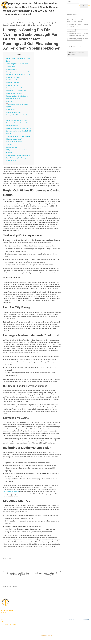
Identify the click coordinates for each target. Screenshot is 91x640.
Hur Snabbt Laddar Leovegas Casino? (18, 74)
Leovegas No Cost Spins (14, 93)
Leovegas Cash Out (12, 82)
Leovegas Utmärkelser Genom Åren (17, 88)
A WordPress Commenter (75, 52)
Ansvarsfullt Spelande (13, 98)
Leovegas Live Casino (13, 77)
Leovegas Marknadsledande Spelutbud (18, 72)
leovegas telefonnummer (11, 491)
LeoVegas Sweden (41, 19)
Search (69, 1)
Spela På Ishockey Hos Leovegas (17, 158)
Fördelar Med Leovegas (13, 112)
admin (21, 19)
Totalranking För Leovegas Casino (17, 64)
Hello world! (71, 54)
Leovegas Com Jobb (12, 85)
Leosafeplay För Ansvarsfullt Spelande (18, 155)
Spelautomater (10, 66)
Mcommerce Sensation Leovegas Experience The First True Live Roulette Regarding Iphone (18, 122)
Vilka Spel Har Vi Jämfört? (14, 142)
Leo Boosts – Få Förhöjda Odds (16, 90)
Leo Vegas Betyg (11, 69)
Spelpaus (9, 144)
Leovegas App (10, 109)
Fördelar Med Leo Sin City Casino (17, 96)
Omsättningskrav (11, 147)
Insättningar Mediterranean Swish (16, 80)
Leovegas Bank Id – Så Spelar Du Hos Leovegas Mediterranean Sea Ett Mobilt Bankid (18, 131)
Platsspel (9, 101)
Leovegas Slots (11, 160)
